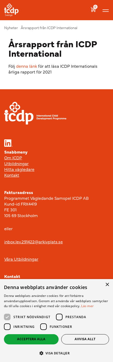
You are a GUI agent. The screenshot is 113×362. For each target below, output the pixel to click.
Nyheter (11, 27)
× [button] (107, 285)
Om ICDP (13, 157)
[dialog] (56, 320)
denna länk (26, 66)
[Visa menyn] (105, 10)
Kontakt (11, 175)
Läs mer (87, 306)
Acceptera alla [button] (31, 339)
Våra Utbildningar (21, 259)
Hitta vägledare (19, 169)
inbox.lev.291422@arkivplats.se (33, 241)
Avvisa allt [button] (85, 339)
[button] (56, 353)
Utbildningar (16, 163)
